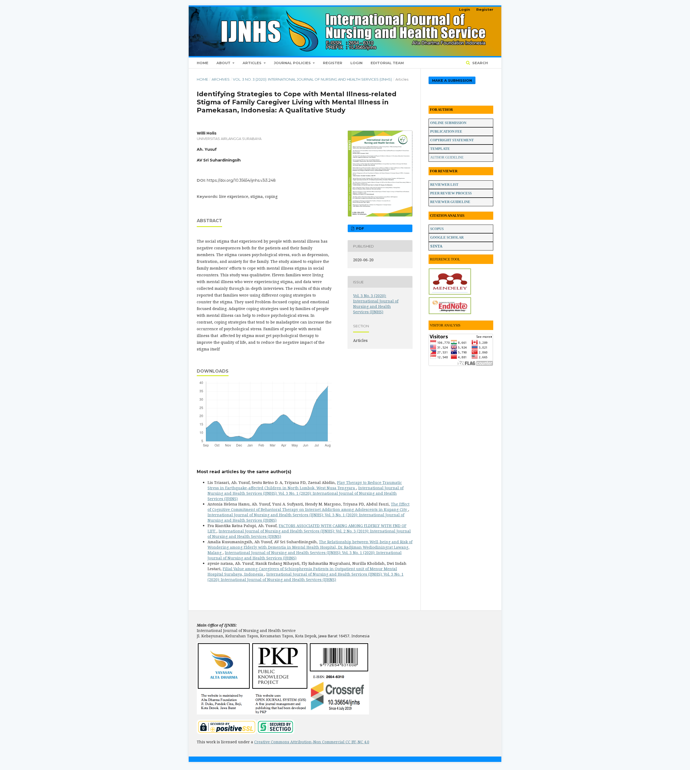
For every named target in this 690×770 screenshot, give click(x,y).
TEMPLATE (440, 149)
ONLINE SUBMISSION (448, 123)
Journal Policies (293, 63)
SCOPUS (437, 229)
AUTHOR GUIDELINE (447, 157)
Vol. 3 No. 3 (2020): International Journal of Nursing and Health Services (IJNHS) (312, 79)
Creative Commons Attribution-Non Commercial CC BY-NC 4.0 (311, 741)
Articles (253, 63)
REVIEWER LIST (444, 185)
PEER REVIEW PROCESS (451, 193)
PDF (359, 228)
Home (202, 63)
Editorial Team (387, 63)
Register (332, 63)
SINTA (436, 246)
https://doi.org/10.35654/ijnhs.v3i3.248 (241, 180)
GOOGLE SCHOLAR (447, 237)
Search (479, 63)
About (224, 63)
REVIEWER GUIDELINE (450, 202)
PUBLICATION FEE (446, 131)
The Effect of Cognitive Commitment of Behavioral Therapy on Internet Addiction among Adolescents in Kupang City (308, 506)
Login (356, 63)
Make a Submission (452, 80)
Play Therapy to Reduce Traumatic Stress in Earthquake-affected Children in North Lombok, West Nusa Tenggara (305, 485)
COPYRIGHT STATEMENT (452, 140)
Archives (221, 79)
